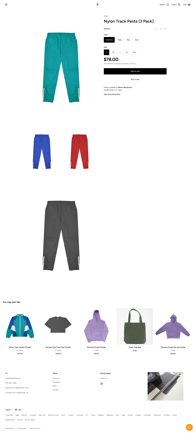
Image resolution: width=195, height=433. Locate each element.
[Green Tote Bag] (134, 326)
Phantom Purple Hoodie (96, 347)
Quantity (107, 29)
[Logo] (97, 4)
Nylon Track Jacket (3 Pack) (20, 347)
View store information (112, 94)
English (8, 410)
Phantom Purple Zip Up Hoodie (173, 347)
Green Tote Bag (134, 347)
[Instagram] (101, 383)
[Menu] (6, 4)
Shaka (106, 16)
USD (19, 410)
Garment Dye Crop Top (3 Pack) (58, 347)
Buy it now (135, 79)
